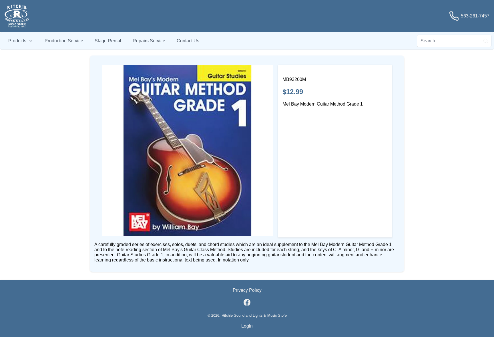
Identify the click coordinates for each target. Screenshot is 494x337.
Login (247, 325)
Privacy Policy (247, 290)
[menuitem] (21, 41)
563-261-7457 (475, 15)
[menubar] (104, 41)
